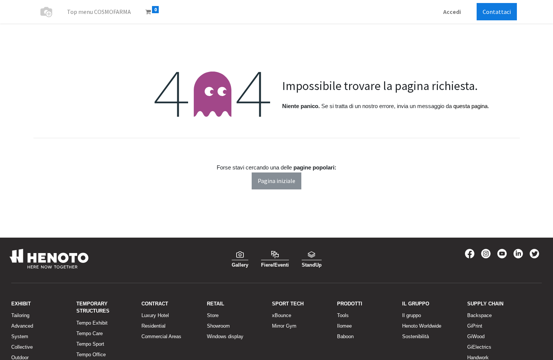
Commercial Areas (161, 336)
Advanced (22, 326)
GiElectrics (479, 347)
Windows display (225, 336)
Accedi (452, 11)
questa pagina (470, 106)
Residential (153, 326)
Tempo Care (89, 333)
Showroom (218, 326)
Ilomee (344, 326)
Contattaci (497, 11)
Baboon (345, 336)
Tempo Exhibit (92, 323)
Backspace (479, 315)
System (19, 336)
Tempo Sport (90, 344)
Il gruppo (411, 315)
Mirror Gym (284, 326)
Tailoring (20, 315)
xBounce (281, 315)
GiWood (476, 336)
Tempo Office (91, 354)
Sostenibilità (415, 336)
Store (213, 315)
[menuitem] (99, 11)
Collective (22, 347)
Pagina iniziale (276, 181)
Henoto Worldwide (421, 326)
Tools (343, 315)
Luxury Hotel (155, 315)
